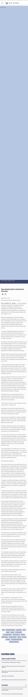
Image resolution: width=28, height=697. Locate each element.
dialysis (24, 630)
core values (24, 637)
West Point (23, 634)
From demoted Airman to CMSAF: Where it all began (11, 662)
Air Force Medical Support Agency (16, 639)
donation (7, 632)
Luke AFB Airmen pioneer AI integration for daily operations (12, 693)
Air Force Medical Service (7, 634)
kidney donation (18, 630)
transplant (12, 632)
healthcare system (5, 637)
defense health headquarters (14, 642)
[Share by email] (5, 294)
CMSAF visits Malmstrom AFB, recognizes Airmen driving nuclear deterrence (13, 667)
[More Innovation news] (26, 685)
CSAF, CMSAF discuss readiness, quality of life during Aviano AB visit (14, 679)
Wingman (19, 637)
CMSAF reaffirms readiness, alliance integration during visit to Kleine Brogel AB (13, 672)
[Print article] (3, 294)
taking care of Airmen (12, 637)
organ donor (8, 639)
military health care (16, 634)
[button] (2, 3)
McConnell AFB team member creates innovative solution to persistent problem (12, 689)
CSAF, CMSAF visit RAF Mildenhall (8, 676)
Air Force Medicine (19, 632)
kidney (4, 630)
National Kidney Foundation (10, 630)
